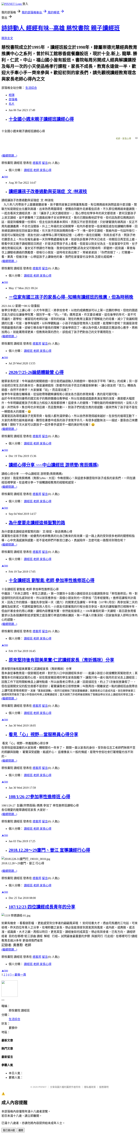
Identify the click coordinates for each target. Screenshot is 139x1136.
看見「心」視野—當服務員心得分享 (43, 734)
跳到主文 (7, 38)
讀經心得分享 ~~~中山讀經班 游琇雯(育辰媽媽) (53, 465)
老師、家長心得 (123, 138)
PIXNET (42, 1087)
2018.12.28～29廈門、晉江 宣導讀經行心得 (49, 850)
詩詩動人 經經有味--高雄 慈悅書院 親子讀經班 (60, 28)
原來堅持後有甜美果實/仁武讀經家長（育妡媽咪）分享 (61, 660)
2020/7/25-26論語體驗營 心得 (36, 372)
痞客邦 (37, 162)
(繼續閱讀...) (9, 155)
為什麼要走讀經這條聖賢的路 (37, 522)
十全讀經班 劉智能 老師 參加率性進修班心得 (51, 580)
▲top (4, 176)
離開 (20, 1130)
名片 (11, 103)
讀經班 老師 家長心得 (37, 170)
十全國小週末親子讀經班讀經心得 (41, 119)
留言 (45, 162)
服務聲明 (104, 1087)
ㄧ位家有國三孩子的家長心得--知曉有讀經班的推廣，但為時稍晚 (71, 297)
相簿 (11, 95)
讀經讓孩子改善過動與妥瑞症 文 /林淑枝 (48, 191)
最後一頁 (20, 974)
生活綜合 (31, 87)
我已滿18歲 (9, 1130)
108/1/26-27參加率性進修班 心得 (39, 796)
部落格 (13, 99)
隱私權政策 (90, 1087)
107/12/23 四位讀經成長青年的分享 (42, 907)
